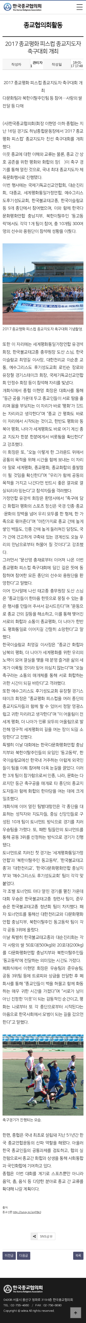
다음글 (23, 1255)
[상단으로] (75, 1312)
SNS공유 (46, 1236)
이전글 (9, 1255)
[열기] (80, 7)
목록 (78, 1255)
